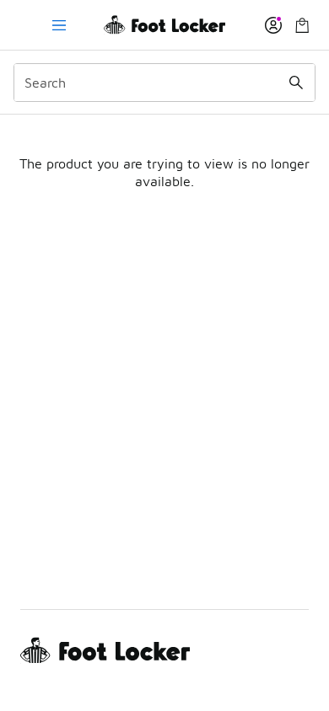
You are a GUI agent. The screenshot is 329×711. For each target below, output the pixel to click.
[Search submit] (296, 82)
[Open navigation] (58, 24)
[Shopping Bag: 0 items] (302, 24)
